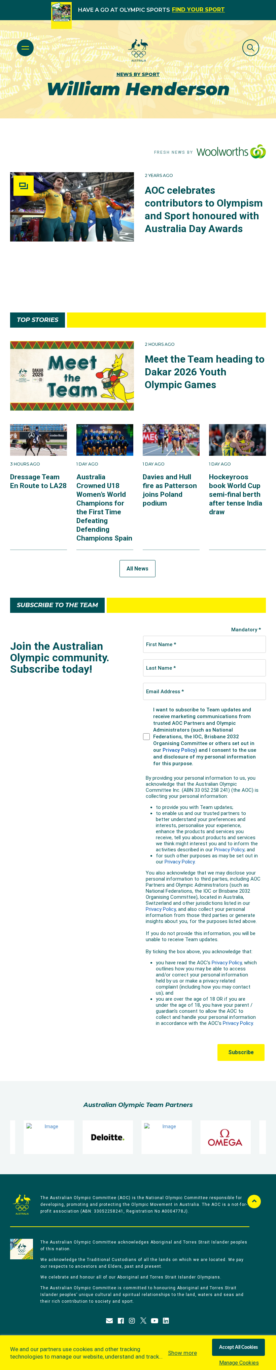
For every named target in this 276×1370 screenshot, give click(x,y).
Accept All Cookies (238, 1347)
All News (137, 568)
